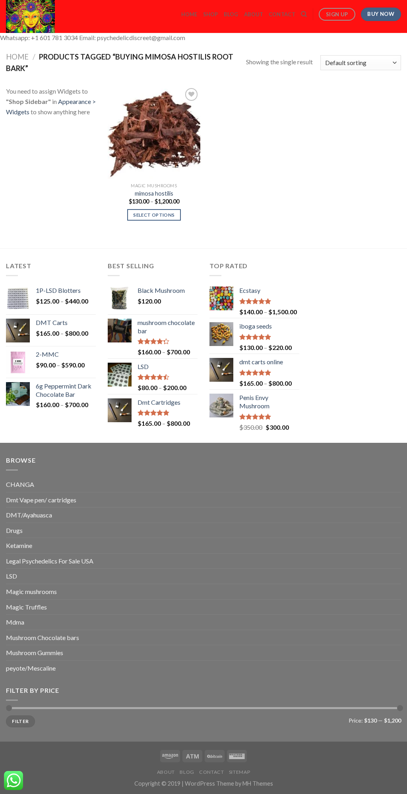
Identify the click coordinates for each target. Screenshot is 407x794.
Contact (282, 14)
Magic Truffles (26, 607)
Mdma (15, 622)
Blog (231, 14)
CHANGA (20, 484)
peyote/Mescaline (31, 668)
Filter (20, 721)
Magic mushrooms (31, 591)
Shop (210, 14)
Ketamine (19, 545)
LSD (11, 576)
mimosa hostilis (154, 193)
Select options (153, 214)
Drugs (14, 530)
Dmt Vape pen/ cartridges (41, 500)
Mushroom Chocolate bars (42, 637)
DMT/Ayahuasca (29, 515)
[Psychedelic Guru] (52, 16)
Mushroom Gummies (34, 652)
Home (189, 14)
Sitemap (239, 772)
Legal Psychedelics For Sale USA (49, 561)
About (253, 14)
